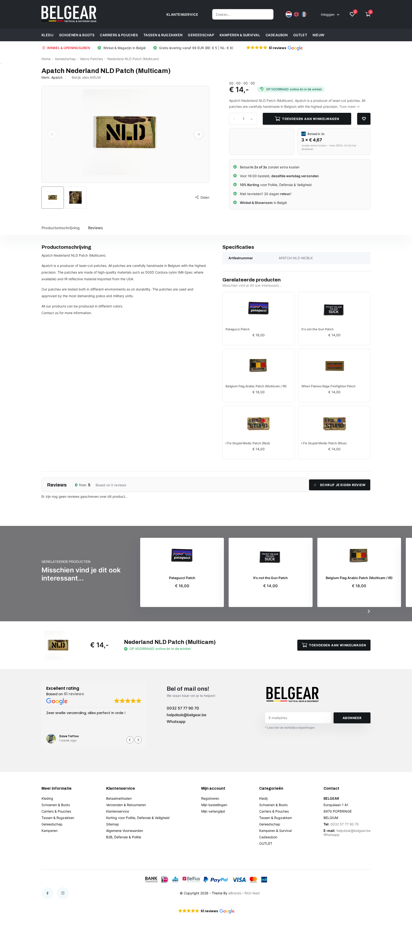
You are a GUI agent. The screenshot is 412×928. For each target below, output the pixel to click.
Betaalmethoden (119, 798)
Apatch (56, 77)
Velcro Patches (91, 59)
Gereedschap (201, 35)
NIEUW (318, 35)
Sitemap (112, 824)
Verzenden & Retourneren (126, 805)
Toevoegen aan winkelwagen (310, 119)
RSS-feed (252, 893)
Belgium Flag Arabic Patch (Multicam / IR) (256, 386)
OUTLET (300, 35)
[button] (274, 48)
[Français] (304, 14)
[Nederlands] (288, 14)
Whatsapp (176, 721)
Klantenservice (117, 811)
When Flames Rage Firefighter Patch (328, 386)
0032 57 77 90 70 (183, 708)
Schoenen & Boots (77, 35)
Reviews (95, 227)
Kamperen (49, 831)
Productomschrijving (60, 227)
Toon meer (348, 106)
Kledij (47, 35)
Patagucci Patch (238, 329)
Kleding (47, 798)
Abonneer (352, 718)
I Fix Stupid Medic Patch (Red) (248, 443)
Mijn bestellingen (214, 805)
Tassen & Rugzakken (163, 35)
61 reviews (74, 693)
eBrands (234, 893)
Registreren (210, 798)
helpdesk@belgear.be (186, 714)
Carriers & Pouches (119, 35)
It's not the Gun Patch (317, 329)
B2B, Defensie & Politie (123, 837)
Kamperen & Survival (240, 35)
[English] (296, 14)
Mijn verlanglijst (213, 811)
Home (46, 59)
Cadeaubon (277, 35)
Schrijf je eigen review (343, 485)
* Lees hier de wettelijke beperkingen (290, 727)
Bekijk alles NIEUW (86, 77)
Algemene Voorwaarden (124, 831)
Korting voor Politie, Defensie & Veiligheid (138, 818)
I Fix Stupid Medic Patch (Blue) (324, 443)
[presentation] (52, 134)
